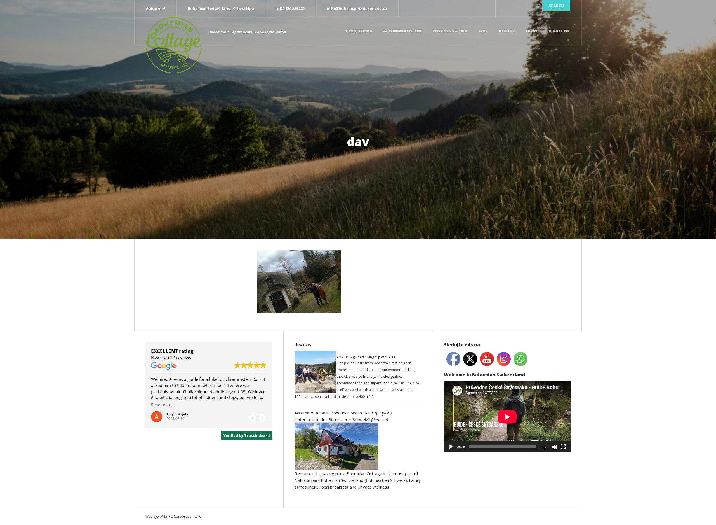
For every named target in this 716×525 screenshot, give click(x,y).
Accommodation (402, 31)
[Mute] (554, 447)
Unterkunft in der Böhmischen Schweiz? (332, 419)
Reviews (303, 345)
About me (559, 31)
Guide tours (358, 31)
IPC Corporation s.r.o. (185, 516)
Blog (531, 31)
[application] (507, 416)
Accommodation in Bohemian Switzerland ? (335, 413)
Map (483, 31)
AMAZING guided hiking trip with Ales (365, 357)
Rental (507, 31)
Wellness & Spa (449, 31)
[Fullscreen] (563, 447)
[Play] (451, 447)
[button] (262, 418)
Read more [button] (161, 404)
